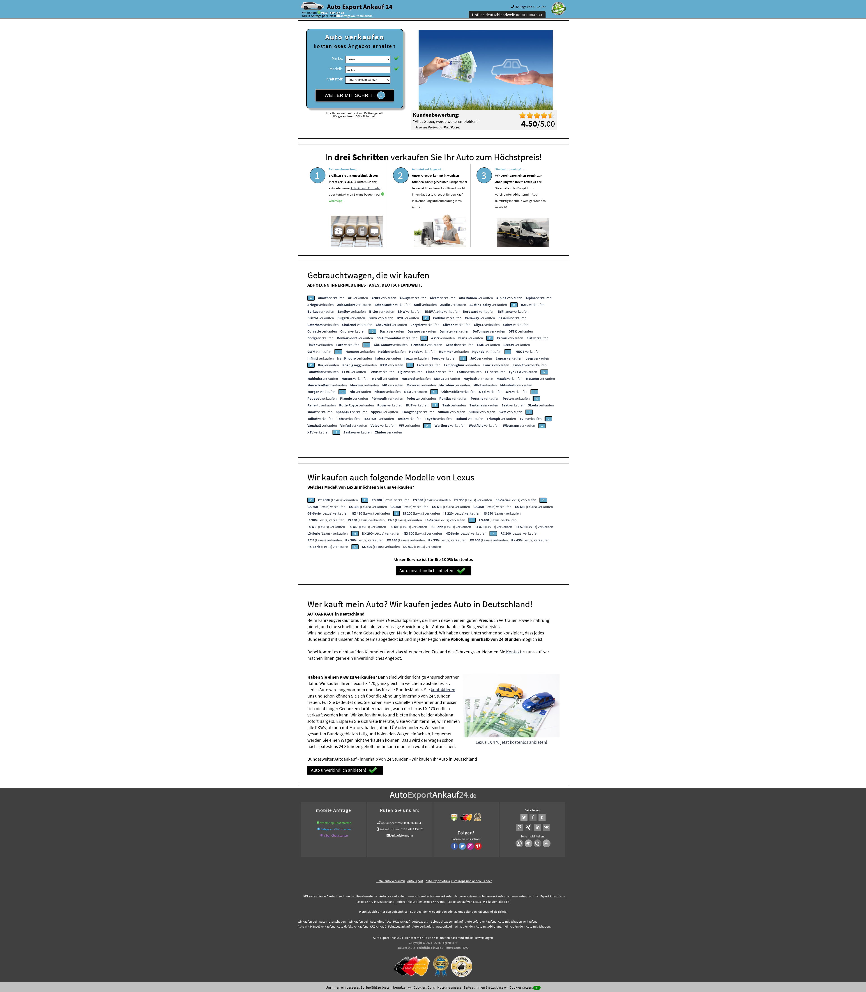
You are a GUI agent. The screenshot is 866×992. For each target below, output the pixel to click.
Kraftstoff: (334, 79)
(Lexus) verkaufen (338, 500)
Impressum (453, 948)
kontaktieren (443, 689)
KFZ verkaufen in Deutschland (323, 896)
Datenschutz (406, 948)
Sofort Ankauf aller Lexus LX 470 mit (421, 902)
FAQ (465, 948)
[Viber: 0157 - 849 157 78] (321, 835)
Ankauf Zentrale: (392, 823)
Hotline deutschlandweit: (507, 14)
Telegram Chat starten (336, 829)
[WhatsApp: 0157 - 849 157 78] (318, 13)
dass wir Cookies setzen (514, 987)
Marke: (337, 58)
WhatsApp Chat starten (335, 823)
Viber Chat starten (336, 835)
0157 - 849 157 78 (332, 13)
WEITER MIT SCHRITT (353, 95)
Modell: (335, 68)
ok (536, 987)
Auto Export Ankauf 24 (360, 6)
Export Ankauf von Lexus (464, 902)
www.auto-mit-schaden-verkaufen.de (432, 896)
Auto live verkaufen (392, 896)
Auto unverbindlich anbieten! (427, 570)
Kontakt (513, 651)
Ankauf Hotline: (389, 829)
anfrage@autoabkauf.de (356, 16)
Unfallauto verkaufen (390, 881)
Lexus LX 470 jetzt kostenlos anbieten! (511, 742)
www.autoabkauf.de (524, 896)
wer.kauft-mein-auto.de (361, 896)
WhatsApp (336, 201)
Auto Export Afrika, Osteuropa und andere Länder (459, 881)
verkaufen (331, 298)
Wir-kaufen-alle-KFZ (496, 902)
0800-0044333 (413, 823)
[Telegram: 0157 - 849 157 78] (318, 829)
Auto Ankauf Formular (365, 188)
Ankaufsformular (401, 835)
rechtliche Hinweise (430, 948)
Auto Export (415, 881)
